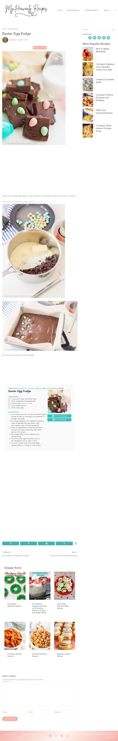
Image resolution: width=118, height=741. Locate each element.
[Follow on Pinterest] (90, 38)
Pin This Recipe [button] (60, 420)
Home (59, 10)
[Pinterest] (61, 735)
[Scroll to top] (113, 733)
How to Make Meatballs (102, 50)
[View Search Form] (115, 10)
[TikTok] (67, 735)
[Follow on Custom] (108, 38)
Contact (20, 737)
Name (5, 712)
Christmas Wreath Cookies (14, 605)
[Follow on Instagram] (104, 38)
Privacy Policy (11, 734)
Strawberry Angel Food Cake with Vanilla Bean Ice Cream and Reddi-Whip (39, 608)
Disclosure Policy (39, 201)
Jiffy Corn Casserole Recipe (104, 111)
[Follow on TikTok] (99, 38)
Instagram (30, 388)
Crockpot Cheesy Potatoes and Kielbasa (104, 97)
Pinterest (38, 388)
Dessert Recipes (13, 29)
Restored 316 (111, 737)
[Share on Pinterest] (28, 543)
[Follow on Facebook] (94, 38)
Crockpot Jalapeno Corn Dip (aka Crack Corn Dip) (105, 67)
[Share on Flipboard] (46, 543)
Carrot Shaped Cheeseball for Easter (15, 554)
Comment (6, 681)
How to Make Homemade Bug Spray (64, 554)
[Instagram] (56, 735)
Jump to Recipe (40, 48)
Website (57, 712)
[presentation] (15, 586)
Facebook (22, 388)
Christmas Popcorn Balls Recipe (63, 606)
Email (31, 712)
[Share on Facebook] (10, 543)
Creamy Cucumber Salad (105, 80)
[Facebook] (50, 735)
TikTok (48, 388)
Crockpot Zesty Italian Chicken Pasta (103, 128)
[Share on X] (64, 543)
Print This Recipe (60, 416)
